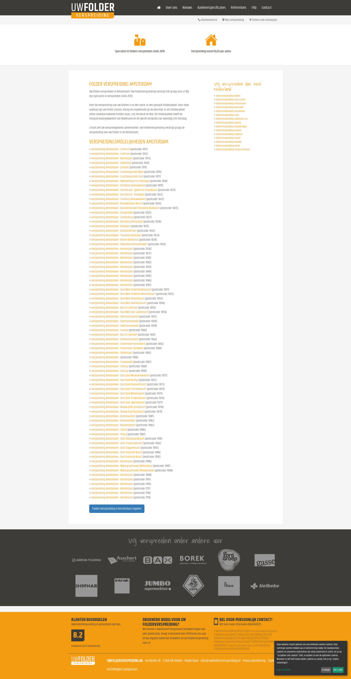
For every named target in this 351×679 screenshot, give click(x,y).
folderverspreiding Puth (227, 115)
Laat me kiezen (283, 670)
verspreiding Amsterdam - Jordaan (110, 167)
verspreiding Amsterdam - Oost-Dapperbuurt (115, 447)
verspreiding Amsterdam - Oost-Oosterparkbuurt (117, 438)
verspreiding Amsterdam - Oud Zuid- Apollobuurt (118, 402)
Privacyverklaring (254, 661)
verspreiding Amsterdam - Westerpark (112, 158)
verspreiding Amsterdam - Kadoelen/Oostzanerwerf (119, 244)
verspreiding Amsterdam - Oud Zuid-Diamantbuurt (118, 384)
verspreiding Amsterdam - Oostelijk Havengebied (118, 185)
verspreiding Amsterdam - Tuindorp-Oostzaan (116, 235)
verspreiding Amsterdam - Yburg (109, 429)
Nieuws (187, 8)
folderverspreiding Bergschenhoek (233, 149)
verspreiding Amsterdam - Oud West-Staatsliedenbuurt (121, 289)
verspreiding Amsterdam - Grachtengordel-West (117, 171)
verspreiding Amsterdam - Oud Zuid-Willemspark (117, 393)
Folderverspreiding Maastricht (232, 642)
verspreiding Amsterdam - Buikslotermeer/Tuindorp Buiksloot (125, 208)
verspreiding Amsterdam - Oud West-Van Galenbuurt (119, 312)
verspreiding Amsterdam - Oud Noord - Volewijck (117, 194)
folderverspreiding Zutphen (229, 134)
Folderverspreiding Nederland (231, 648)
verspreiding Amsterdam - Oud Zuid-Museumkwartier (120, 375)
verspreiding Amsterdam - (105, 357)
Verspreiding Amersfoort (252, 638)
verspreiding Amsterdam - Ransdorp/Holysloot (117, 221)
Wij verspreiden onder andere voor (175, 541)
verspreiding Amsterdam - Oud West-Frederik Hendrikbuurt (123, 293)
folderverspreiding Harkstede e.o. (232, 118)
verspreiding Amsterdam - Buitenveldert (113, 416)
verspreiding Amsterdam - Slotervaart (112, 352)
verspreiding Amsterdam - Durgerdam (112, 212)
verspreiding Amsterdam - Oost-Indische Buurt (116, 452)
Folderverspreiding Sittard (241, 645)
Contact (267, 8)
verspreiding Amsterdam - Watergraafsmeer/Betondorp (121, 465)
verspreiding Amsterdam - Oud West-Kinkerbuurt (117, 298)
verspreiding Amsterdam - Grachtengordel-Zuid (117, 176)
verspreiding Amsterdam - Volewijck (111, 226)
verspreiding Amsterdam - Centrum (110, 149)
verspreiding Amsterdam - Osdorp (109, 330)
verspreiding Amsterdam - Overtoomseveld (114, 316)
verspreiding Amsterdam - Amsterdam (112, 248)
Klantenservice (209, 19)
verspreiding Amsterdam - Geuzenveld (112, 361)
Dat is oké (337, 670)
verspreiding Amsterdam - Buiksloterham (114, 230)
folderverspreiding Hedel (228, 145)
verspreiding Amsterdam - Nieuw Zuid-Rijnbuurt (117, 411)
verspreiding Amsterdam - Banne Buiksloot (114, 239)
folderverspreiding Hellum (228, 130)
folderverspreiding (225, 638)
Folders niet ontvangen (264, 19)
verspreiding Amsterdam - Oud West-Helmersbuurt (118, 303)
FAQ (254, 8)
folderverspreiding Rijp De (228, 122)
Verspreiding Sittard (259, 634)
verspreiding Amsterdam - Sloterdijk (111, 162)
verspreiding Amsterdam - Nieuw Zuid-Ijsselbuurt (118, 407)
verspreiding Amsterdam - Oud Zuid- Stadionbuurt (118, 398)
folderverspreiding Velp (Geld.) (230, 99)
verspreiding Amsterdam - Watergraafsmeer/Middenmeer (122, 470)
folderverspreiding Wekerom (230, 107)
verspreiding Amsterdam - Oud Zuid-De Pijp (114, 380)
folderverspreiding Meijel (228, 138)
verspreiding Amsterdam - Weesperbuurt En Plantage (120, 181)
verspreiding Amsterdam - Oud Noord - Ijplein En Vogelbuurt (124, 189)
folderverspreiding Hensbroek (230, 111)
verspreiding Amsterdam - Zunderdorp (112, 217)
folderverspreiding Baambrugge (231, 126)
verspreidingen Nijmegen (264, 631)
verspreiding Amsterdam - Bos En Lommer (114, 307)
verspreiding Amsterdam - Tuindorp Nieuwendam (118, 199)
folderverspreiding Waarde (228, 142)
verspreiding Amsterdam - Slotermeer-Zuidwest (117, 348)
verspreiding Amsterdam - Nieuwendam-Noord (117, 203)
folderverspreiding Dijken (228, 95)
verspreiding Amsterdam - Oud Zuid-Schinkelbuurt (118, 388)
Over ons (171, 8)
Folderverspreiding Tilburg (229, 634)
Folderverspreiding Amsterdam (232, 631)
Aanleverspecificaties (211, 8)
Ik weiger (326, 670)
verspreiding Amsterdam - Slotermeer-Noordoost (118, 343)
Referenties (238, 8)
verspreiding (262, 645)
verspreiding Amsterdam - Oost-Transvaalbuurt (117, 443)
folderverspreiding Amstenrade (231, 103)
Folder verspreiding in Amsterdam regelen (116, 508)
